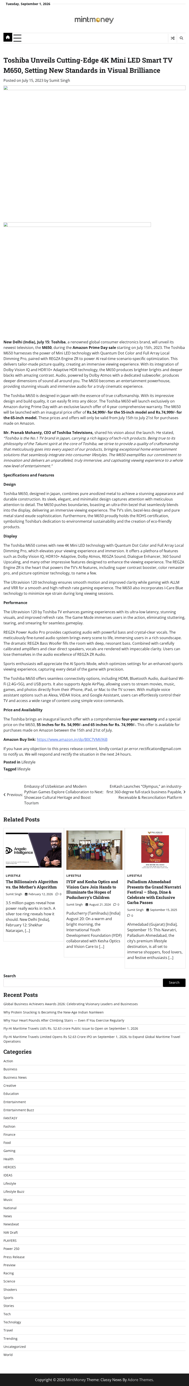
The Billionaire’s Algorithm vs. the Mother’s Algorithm (32, 884)
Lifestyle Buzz (13, 1192)
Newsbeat (11, 1224)
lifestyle (23, 769)
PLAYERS (10, 1241)
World (8, 1355)
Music (8, 1200)
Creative (9, 1086)
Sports (8, 1298)
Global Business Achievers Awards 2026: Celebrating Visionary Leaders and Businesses (70, 1004)
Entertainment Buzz (18, 1110)
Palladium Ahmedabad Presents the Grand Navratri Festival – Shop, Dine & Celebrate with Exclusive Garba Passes (154, 892)
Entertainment (14, 1102)
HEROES (9, 1167)
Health (8, 1159)
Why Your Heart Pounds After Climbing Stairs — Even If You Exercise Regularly (63, 1020)
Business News (15, 1077)
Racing (8, 1273)
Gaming (9, 1151)
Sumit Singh (59, 80)
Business (10, 1069)
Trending (10, 1339)
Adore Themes (140, 1379)
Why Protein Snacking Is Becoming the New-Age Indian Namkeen (53, 1012)
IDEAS (7, 1175)
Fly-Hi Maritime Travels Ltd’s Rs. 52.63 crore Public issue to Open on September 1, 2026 (70, 1028)
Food (7, 1143)
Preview (9, 1265)
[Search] (181, 38)
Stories (8, 1306)
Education (11, 1094)
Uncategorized (14, 1347)
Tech (7, 1314)
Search (9, 975)
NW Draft (10, 1232)
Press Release (14, 1257)
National (10, 1208)
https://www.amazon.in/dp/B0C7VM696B (72, 739)
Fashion (9, 1126)
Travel (8, 1330)
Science (9, 1281)
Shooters (10, 1290)
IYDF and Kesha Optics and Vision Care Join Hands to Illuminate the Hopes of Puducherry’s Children (92, 889)
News (7, 1216)
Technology (12, 1322)
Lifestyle (28, 762)
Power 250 (11, 1249)
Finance (9, 1135)
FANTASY (10, 1118)
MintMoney (76, 1379)
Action (8, 1061)
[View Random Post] (172, 38)
